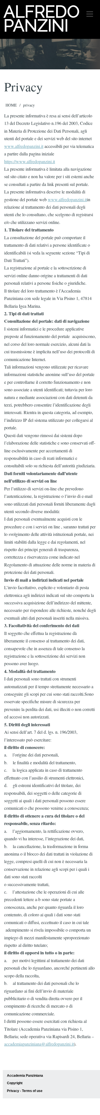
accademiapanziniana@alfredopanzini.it (39, 1044)
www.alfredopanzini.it (23, 146)
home (11, 105)
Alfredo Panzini (41, 18)
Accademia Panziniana (25, 1076)
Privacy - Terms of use (24, 1091)
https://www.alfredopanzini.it (29, 161)
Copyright (14, 1083)
